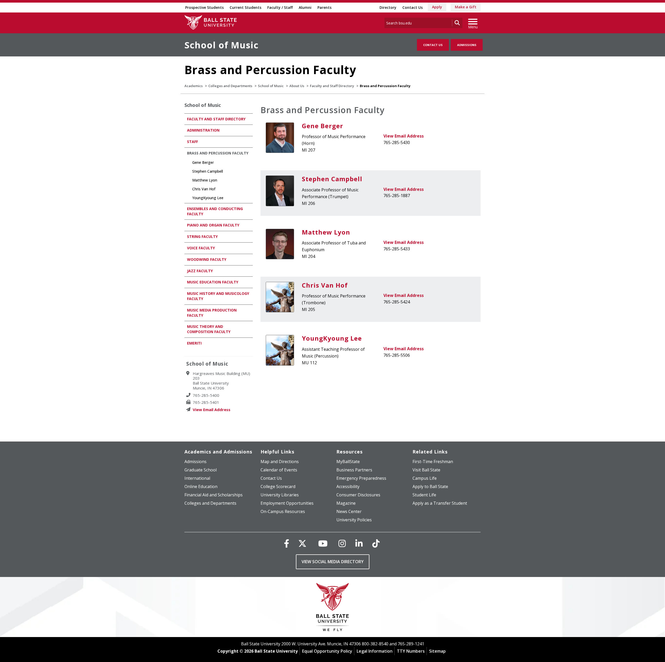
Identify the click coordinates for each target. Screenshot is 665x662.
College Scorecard (278, 486)
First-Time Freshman (433, 461)
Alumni (305, 7)
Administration (203, 130)
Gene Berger (322, 125)
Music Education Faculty (212, 282)
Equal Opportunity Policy (327, 651)
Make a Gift (465, 6)
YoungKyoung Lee (332, 338)
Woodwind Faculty (206, 259)
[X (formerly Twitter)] (302, 543)
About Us (296, 85)
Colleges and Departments (230, 85)
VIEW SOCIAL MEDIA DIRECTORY (333, 561)
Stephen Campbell (332, 178)
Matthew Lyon (326, 232)
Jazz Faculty (200, 270)
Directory (388, 7)
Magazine (346, 503)
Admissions (466, 45)
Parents (324, 7)
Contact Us (412, 7)
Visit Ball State (426, 470)
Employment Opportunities (287, 503)
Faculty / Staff (280, 7)
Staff (192, 141)
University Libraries (280, 495)
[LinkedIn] (359, 543)
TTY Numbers (411, 651)
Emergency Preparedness (361, 478)
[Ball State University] (332, 608)
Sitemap (437, 651)
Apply (437, 6)
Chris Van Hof (325, 285)
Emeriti (194, 343)
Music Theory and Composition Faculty (208, 329)
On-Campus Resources (283, 511)
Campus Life (425, 478)
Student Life (424, 495)
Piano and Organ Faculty (213, 225)
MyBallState (348, 461)
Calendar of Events (279, 470)
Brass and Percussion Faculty (217, 153)
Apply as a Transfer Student (440, 503)
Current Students (245, 7)
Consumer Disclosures (358, 495)
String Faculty (202, 236)
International (197, 478)
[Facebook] (286, 543)
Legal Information (375, 651)
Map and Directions (280, 461)
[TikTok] (376, 543)
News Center (349, 511)
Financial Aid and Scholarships (213, 495)
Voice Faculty (201, 247)
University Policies (354, 520)
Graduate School (200, 470)
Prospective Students (204, 7)
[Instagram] (342, 543)
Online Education (200, 486)
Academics (193, 85)
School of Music (221, 45)
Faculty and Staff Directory (332, 85)
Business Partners (354, 470)
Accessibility (348, 486)
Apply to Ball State (430, 486)
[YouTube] (323, 543)
